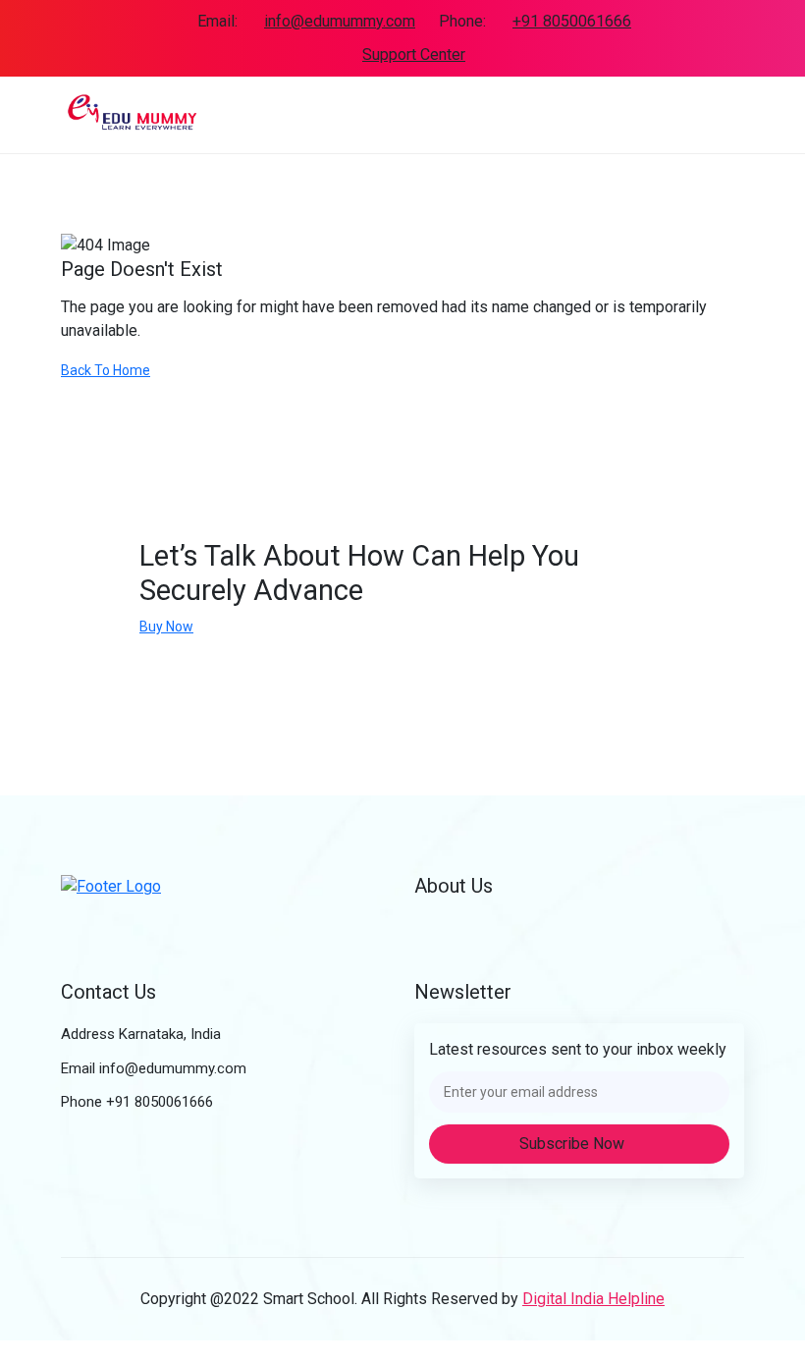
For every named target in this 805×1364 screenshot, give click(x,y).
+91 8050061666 (571, 21)
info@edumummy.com (339, 21)
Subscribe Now (573, 1143)
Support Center (413, 54)
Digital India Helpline (593, 1298)
